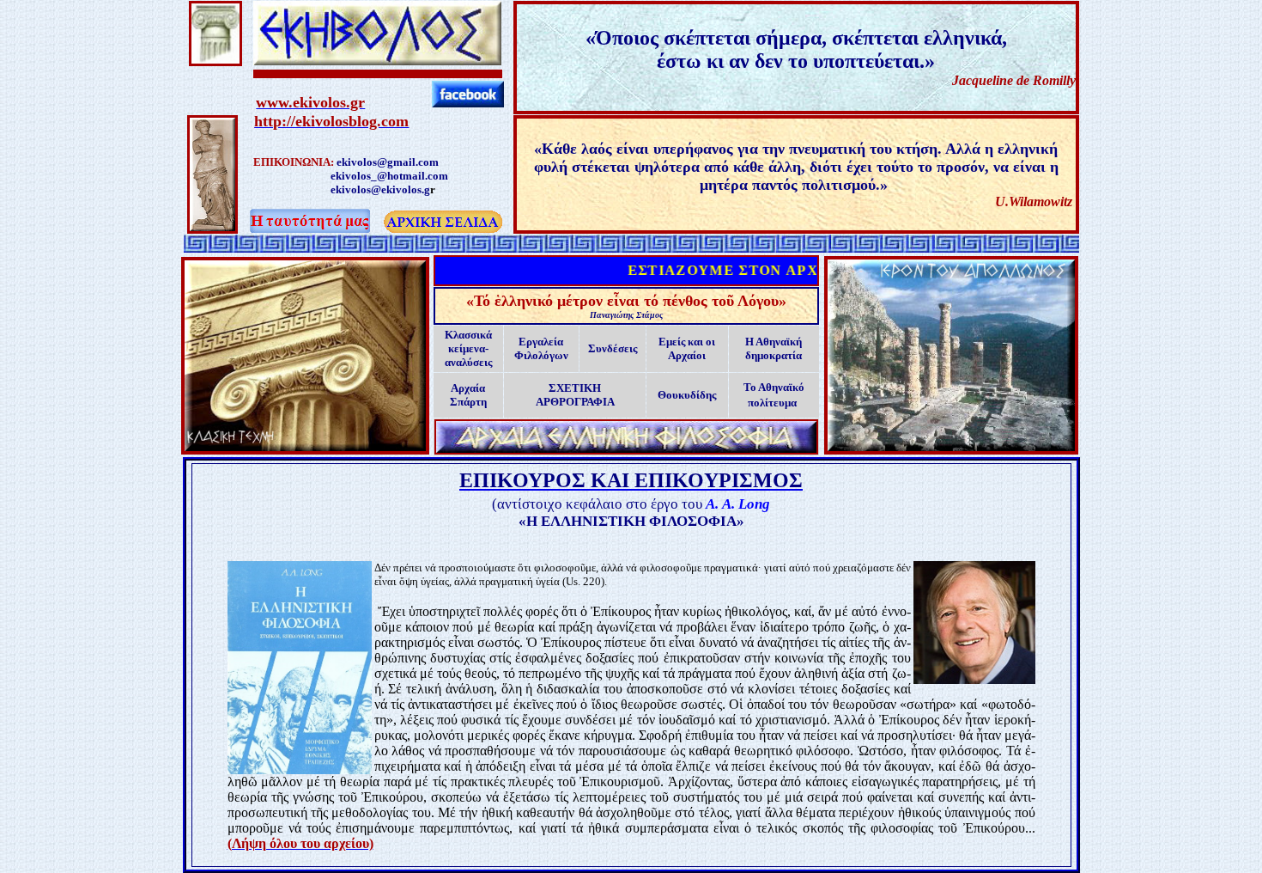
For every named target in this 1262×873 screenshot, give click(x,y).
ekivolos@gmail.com (388, 162)
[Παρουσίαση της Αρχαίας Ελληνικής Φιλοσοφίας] (626, 432)
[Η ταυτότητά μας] (377, 47)
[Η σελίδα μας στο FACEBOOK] (468, 100)
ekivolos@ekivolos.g (380, 189)
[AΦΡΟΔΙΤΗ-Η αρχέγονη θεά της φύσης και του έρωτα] (212, 225)
